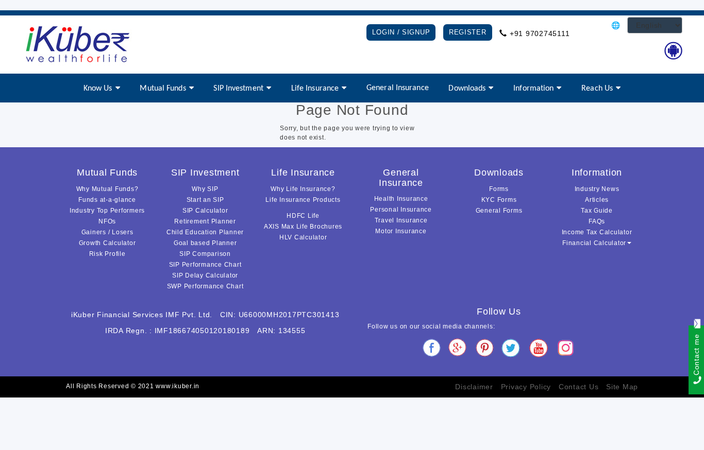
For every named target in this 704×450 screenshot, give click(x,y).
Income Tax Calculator (597, 232)
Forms (499, 189)
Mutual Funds (163, 88)
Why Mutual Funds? (107, 189)
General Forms (499, 210)
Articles (597, 199)
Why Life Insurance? (303, 189)
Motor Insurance (400, 231)
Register (468, 32)
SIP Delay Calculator (205, 275)
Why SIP (205, 189)
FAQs (597, 221)
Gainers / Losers (107, 232)
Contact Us (579, 387)
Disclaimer (474, 387)
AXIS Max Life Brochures (303, 226)
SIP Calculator (205, 210)
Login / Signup (401, 32)
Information (533, 88)
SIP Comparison (205, 253)
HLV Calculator (303, 237)
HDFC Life (303, 215)
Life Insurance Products (302, 199)
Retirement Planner (205, 221)
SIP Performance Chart (205, 264)
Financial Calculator (594, 243)
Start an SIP (205, 199)
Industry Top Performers (107, 210)
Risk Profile (107, 253)
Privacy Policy (526, 387)
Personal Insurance (401, 209)
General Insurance (397, 88)
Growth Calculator (107, 243)
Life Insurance (315, 88)
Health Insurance (401, 198)
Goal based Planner (205, 243)
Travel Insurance (401, 220)
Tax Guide (597, 210)
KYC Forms (499, 199)
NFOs (107, 221)
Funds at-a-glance (107, 199)
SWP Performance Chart (205, 286)
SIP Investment (238, 88)
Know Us (97, 88)
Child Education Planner (205, 232)
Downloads (466, 88)
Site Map (622, 387)
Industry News (597, 189)
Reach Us (597, 88)
